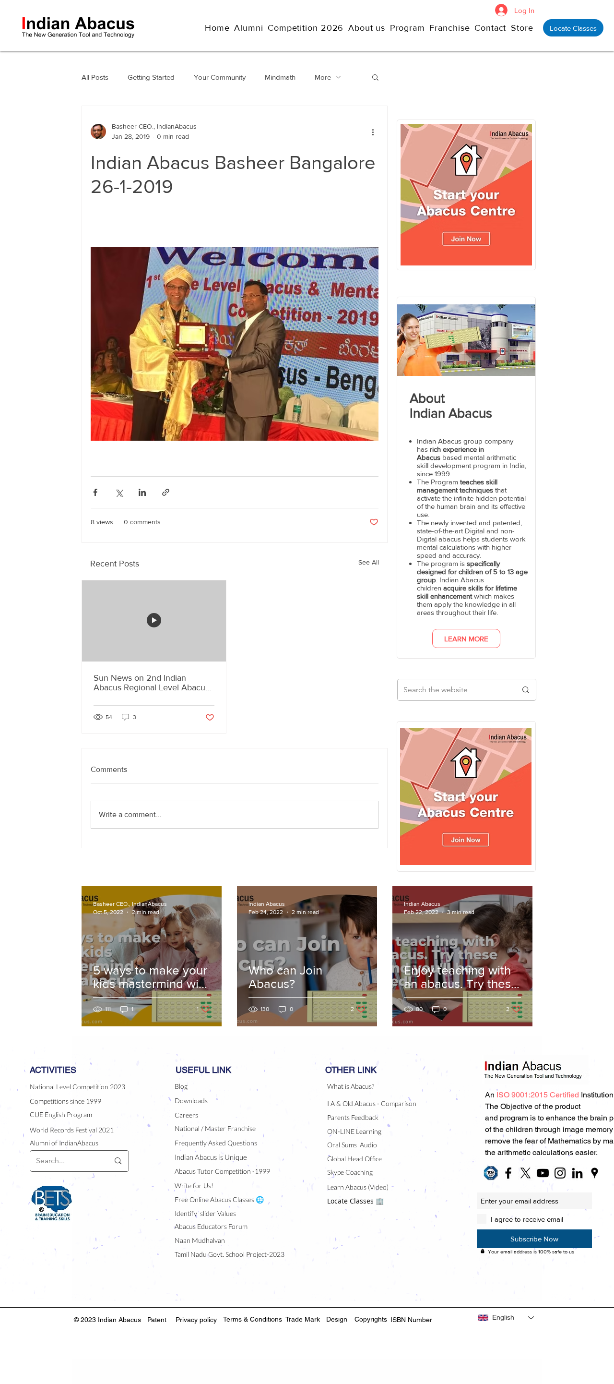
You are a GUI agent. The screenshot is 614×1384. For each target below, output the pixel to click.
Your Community (220, 77)
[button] (369, 27)
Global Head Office (354, 1159)
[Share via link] (165, 492)
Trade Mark (302, 1319)
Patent (156, 1320)
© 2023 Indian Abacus (108, 1320)
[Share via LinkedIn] (142, 492)
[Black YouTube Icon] (542, 1173)
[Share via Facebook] (95, 492)
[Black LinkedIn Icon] (577, 1173)
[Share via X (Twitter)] (118, 492)
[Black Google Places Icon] (594, 1173)
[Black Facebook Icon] (508, 1173)
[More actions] (372, 131)
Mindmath (280, 77)
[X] (525, 1173)
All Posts (95, 77)
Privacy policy (196, 1320)
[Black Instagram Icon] (560, 1173)
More (323, 77)
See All (368, 562)
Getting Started (151, 77)
